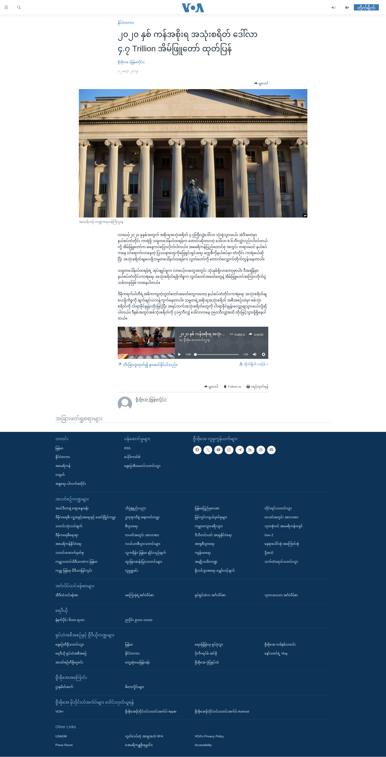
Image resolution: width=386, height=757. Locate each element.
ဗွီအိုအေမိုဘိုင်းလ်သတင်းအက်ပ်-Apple (150, 711)
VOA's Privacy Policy (209, 736)
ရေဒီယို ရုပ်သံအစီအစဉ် (71, 653)
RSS (127, 448)
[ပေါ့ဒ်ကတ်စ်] (260, 450)
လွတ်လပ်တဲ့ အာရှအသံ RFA (144, 736)
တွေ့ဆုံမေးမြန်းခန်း (137, 662)
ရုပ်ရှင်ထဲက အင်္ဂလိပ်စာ (210, 595)
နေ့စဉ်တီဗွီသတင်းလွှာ (69, 644)
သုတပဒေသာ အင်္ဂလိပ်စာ (281, 595)
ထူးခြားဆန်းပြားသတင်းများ (143, 561)
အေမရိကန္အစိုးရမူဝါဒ (139, 745)
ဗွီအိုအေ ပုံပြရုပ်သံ (207, 662)
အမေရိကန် (62, 466)
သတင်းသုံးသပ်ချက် (68, 526)
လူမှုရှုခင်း (131, 570)
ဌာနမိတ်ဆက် (64, 687)
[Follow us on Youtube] (218, 450)
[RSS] (250, 450)
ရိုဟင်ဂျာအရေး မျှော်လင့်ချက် (215, 570)
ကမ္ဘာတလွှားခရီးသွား (209, 526)
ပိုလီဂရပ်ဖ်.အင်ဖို (206, 653)
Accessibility (203, 745)
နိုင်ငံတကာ (126, 23)
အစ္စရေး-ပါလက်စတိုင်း (70, 483)
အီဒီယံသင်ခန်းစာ (66, 595)
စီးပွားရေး (131, 526)
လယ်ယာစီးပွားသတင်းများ (142, 544)
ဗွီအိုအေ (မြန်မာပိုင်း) (131, 62)
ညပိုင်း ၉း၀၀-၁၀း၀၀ (138, 620)
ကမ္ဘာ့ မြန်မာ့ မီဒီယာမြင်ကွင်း (73, 570)
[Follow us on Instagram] (229, 450)
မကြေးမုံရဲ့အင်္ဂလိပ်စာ (139, 595)
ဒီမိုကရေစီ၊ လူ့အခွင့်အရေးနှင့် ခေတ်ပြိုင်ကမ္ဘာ (85, 517)
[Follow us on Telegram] (239, 450)
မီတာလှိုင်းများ (134, 687)
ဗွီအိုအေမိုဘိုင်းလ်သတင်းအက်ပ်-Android (222, 711)
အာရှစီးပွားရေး (205, 544)
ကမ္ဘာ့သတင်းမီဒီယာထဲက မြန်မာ (76, 561)
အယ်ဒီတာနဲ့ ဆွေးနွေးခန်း (72, 508)
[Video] (347, 7)
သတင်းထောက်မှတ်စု (69, 552)
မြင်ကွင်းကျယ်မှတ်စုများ (211, 517)
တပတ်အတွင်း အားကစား (142, 535)
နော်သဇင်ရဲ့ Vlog (275, 653)
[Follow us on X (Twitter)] (207, 450)
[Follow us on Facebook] (197, 450)
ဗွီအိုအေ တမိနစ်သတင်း (280, 644)
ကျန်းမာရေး (203, 552)
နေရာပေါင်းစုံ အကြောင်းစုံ (281, 544)
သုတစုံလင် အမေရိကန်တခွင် (283, 526)
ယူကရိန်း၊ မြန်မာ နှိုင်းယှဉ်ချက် (145, 552)
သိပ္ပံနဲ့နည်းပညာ (135, 508)
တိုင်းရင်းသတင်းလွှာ (278, 508)
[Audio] (333, 7)
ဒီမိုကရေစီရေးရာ (66, 535)
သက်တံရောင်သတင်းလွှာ (281, 561)
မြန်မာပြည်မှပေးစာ (207, 508)
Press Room (64, 745)
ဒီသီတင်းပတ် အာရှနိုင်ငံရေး (213, 535)
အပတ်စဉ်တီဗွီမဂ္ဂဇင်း (69, 662)
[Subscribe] (271, 450)
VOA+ (59, 711)
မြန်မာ (59, 448)
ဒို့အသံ (268, 552)
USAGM (61, 736)
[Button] (261, 83)
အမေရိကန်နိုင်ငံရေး (68, 544)
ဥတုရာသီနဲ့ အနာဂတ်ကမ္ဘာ (142, 517)
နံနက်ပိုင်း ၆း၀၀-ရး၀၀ (69, 620)
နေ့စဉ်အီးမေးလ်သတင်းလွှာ (142, 466)
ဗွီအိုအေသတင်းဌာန (197, 340)
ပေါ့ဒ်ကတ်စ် (132, 457)
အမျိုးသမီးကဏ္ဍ (206, 561)
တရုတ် (60, 475)
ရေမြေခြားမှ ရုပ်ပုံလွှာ (209, 644)
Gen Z (268, 535)
